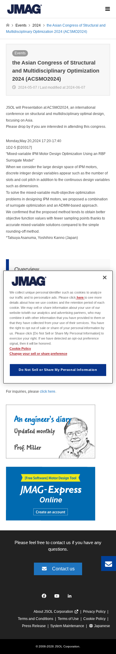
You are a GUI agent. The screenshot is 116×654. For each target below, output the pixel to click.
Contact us (63, 568)
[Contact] (108, 563)
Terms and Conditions (35, 619)
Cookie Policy (94, 619)
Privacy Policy (94, 612)
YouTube (58, 597)
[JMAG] (24, 9)
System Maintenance (67, 626)
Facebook (45, 597)
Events (20, 53)
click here (47, 391)
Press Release (34, 626)
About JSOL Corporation (54, 612)
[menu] (107, 9)
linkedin (71, 597)
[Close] (104, 277)
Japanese (101, 626)
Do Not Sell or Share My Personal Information (58, 369)
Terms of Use (68, 619)
